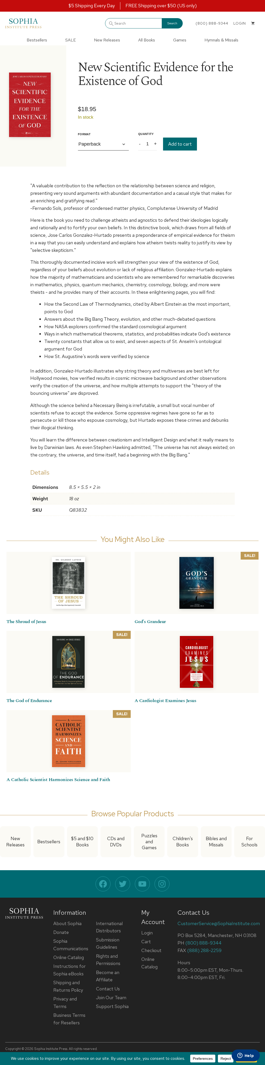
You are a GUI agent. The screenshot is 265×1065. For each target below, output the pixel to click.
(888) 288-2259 (204, 950)
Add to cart (180, 144)
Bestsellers (37, 40)
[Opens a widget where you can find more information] (245, 1055)
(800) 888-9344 (212, 23)
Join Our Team (111, 997)
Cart (146, 942)
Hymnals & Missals (221, 40)
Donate (61, 932)
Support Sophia (112, 1006)
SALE (70, 40)
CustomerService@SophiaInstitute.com (219, 923)
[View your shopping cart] (253, 23)
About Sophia (67, 923)
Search (172, 23)
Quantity (146, 133)
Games (179, 40)
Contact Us (108, 989)
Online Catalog (68, 957)
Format (84, 134)
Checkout (151, 950)
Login (147, 933)
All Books (146, 40)
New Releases (107, 40)
